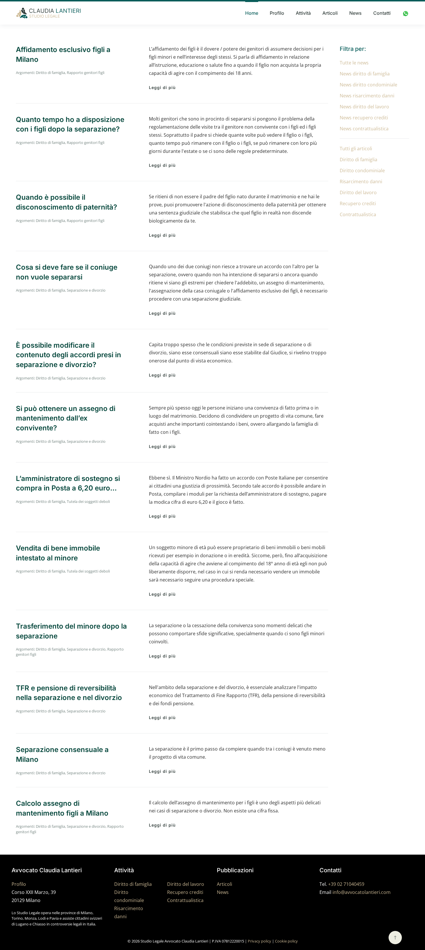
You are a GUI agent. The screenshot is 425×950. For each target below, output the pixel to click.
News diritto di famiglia (365, 74)
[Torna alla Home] (48, 13)
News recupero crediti (364, 117)
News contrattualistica (364, 128)
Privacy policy (259, 941)
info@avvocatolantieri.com (361, 892)
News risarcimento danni (367, 95)
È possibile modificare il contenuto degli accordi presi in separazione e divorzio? (68, 355)
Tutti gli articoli (356, 148)
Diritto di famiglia (50, 72)
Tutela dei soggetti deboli (88, 501)
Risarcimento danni (361, 181)
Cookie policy (286, 941)
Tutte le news (354, 63)
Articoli (330, 13)
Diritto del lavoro (358, 192)
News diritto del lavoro (364, 106)
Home (251, 13)
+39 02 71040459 (346, 884)
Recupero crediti (358, 203)
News (355, 13)
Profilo (277, 13)
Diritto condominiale (362, 170)
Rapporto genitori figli (85, 72)
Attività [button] (303, 13)
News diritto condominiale (368, 85)
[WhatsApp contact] (405, 13)
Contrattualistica (358, 214)
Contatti (382, 13)
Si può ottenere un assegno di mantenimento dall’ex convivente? (65, 418)
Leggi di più (162, 87)
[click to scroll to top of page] (395, 937)
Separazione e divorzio (86, 290)
